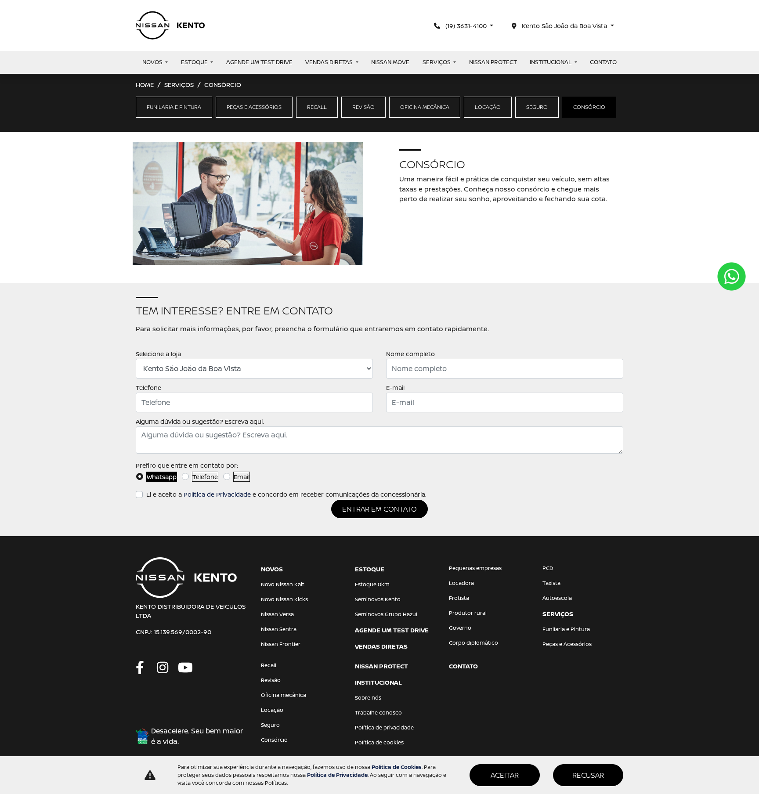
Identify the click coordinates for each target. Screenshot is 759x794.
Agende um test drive (259, 62)
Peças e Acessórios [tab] (254, 107)
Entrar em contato (379, 509)
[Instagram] (167, 668)
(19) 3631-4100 (466, 26)
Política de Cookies (397, 767)
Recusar (588, 775)
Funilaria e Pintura (566, 629)
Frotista (459, 598)
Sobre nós (368, 697)
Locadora (461, 583)
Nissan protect (493, 62)
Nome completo (410, 354)
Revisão (271, 680)
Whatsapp (162, 477)
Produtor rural (468, 613)
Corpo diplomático (473, 642)
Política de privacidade (384, 727)
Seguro (270, 725)
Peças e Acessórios (567, 644)
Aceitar (505, 775)
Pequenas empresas (475, 568)
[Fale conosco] (731, 276)
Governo (460, 628)
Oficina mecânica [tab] (424, 107)
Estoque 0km (372, 584)
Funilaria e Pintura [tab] (174, 107)
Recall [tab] (317, 107)
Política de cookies (379, 742)
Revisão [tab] (363, 107)
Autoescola (557, 598)
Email (241, 477)
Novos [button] (153, 62)
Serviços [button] (437, 62)
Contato (603, 62)
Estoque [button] (195, 62)
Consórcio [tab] (589, 107)
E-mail (395, 387)
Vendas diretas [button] (329, 62)
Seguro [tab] (537, 107)
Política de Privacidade (217, 494)
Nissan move (390, 62)
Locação (272, 710)
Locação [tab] (488, 107)
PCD (547, 568)
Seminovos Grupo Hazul (386, 614)
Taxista (551, 583)
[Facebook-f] (146, 668)
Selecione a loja (158, 354)
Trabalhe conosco (378, 712)
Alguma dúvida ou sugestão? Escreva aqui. (200, 421)
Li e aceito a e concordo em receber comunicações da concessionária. (286, 494)
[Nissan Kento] (170, 25)
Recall (268, 665)
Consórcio (274, 739)
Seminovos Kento (378, 599)
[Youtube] (188, 668)
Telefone (148, 387)
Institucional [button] (551, 62)
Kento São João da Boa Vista (564, 26)
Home (145, 84)
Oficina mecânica (283, 695)
